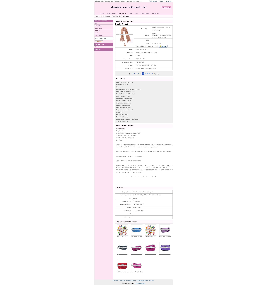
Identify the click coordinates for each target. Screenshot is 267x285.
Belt (96, 23)
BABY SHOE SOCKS (122, 236)
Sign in (161, 1)
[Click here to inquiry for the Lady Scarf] (163, 46)
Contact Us (122, 280)
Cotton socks (98, 28)
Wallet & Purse (98, 35)
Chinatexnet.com (140, 283)
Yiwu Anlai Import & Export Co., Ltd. (129, 7)
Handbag (97, 30)
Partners (128, 280)
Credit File (97, 46)
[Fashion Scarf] (129, 73)
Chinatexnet (153, 1)
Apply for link (145, 280)
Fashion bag (98, 25)
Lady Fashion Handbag (136, 236)
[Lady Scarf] (158, 73)
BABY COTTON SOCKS (151, 236)
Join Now (169, 1)
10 (152, 73)
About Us (115, 280)
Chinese (97, 49)
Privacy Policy (136, 280)
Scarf (96, 33)
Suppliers (97, 16)
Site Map (151, 280)
